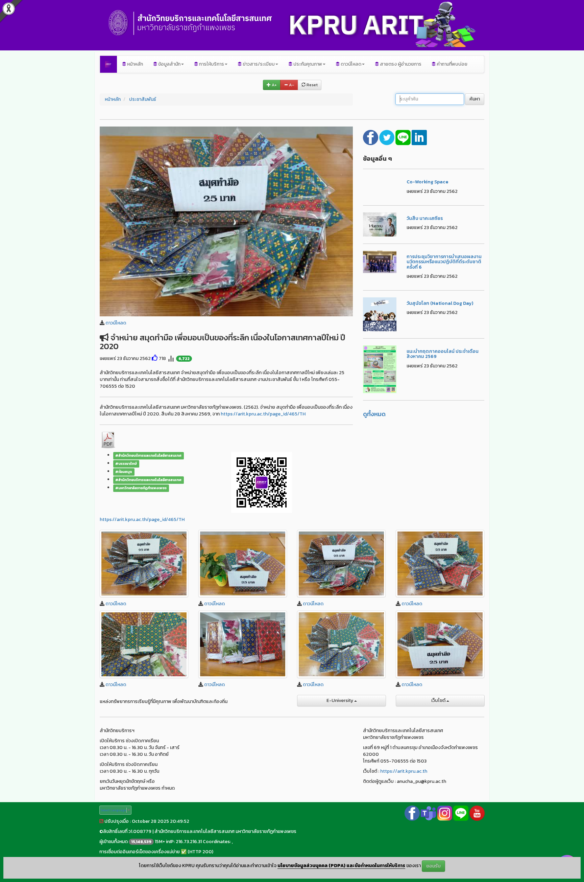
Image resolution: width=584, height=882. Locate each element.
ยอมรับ (433, 865)
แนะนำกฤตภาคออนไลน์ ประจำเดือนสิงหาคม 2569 (443, 354)
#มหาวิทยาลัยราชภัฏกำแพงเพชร (141, 488)
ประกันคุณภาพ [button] (307, 64)
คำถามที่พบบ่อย (451, 64)
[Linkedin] (419, 136)
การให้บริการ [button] (211, 64)
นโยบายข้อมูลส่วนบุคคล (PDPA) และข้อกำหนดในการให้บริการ (341, 865)
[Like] (155, 358)
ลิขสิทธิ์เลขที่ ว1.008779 (127, 831)
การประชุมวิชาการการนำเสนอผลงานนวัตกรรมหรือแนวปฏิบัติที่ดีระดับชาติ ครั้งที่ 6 (444, 262)
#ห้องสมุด (123, 471)
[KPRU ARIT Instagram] (444, 812)
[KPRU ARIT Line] (460, 812)
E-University (340, 700)
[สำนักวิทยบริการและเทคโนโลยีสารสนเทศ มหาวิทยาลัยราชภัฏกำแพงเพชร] (108, 64)
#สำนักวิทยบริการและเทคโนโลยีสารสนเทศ (148, 455)
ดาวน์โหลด (115, 322)
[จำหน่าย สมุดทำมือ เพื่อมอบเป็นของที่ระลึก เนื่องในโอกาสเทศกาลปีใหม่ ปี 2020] (226, 221)
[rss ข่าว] (101, 821)
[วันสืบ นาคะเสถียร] (380, 224)
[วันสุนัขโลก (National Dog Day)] (380, 313)
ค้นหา (474, 99)
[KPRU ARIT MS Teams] (428, 812)
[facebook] (371, 136)
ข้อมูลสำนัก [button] (168, 64)
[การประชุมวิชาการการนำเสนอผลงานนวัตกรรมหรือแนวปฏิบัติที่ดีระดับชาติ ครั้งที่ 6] (380, 261)
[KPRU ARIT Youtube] (477, 812)
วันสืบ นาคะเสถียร (425, 218)
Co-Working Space (427, 181)
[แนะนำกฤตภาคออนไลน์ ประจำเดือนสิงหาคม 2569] (380, 368)
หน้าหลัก (134, 64)
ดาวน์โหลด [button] (350, 64)
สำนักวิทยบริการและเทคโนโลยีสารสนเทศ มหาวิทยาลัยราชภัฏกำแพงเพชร (225, 831)
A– (291, 85)
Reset (312, 85)
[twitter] (387, 136)
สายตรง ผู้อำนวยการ (400, 64)
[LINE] (403, 136)
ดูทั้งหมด (374, 414)
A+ (274, 85)
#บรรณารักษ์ (126, 463)
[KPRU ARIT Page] (412, 812)
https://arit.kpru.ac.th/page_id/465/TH (263, 413)
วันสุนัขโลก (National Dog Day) (440, 303)
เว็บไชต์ (438, 700)
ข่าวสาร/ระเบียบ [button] (258, 64)
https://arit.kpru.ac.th (403, 771)
